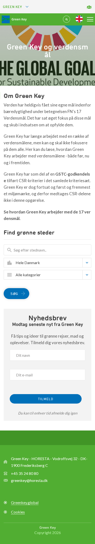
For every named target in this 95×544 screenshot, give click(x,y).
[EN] (79, 19)
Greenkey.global (24, 502)
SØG (14, 294)
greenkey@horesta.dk (29, 480)
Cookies (18, 512)
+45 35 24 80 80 (24, 473)
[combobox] (51, 262)
